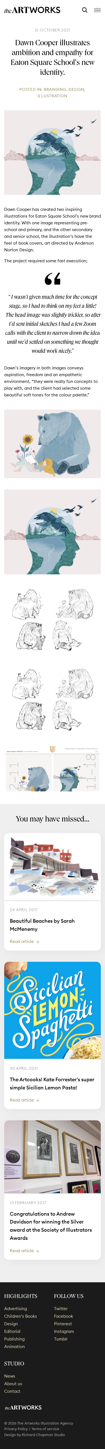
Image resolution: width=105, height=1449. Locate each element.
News (9, 1376)
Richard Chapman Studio (43, 1434)
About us (13, 1383)
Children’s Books (20, 1316)
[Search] (84, 10)
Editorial (12, 1331)
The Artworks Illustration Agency (32, 10)
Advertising (15, 1308)
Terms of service (45, 1429)
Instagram (64, 1331)
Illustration (52, 95)
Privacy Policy (16, 1429)
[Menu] (97, 10)
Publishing (14, 1339)
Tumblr (60, 1339)
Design (76, 89)
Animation (14, 1346)
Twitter (60, 1308)
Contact (12, 1391)
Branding (55, 89)
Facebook (63, 1316)
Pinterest (63, 1323)
